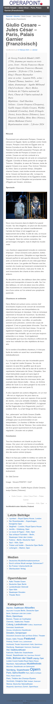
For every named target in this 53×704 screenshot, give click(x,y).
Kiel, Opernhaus (29, 655)
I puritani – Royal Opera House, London (25, 518)
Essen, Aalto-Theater (15, 639)
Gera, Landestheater (25, 641)
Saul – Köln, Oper (16, 542)
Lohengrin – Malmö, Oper (19, 548)
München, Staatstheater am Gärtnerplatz (20, 666)
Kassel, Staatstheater (15, 655)
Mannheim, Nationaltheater (16, 664)
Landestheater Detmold (18, 587)
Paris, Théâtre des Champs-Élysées (21, 678)
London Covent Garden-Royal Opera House (22, 661)
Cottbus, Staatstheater (35, 624)
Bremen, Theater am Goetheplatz (18, 619)
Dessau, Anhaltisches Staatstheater (18, 630)
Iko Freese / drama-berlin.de (20, 566)
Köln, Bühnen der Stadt (19, 658)
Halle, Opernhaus (36, 644)
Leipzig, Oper (38, 658)
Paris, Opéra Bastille (15, 673)
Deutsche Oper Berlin (17, 584)
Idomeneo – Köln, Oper (35, 503)
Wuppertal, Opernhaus (14, 687)
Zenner (34, 50)
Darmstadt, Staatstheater (15, 627)
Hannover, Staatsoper (32, 647)
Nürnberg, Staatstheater (17, 670)
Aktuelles (17, 16)
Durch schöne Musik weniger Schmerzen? (26, 563)
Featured (31, 506)
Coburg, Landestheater (16, 624)
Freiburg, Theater (12, 641)
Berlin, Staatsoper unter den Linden (18, 613)
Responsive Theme (32, 701)
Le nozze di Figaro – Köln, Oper (22, 532)
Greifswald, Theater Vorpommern (17, 644)
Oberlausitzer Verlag (17, 569)
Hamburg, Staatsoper (15, 647)
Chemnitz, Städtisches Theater (18, 622)
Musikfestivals (34, 663)
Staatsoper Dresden (17, 592)
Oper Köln (13, 589)
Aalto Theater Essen (17, 581)
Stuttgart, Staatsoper (34, 681)
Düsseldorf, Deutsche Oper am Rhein (19, 636)
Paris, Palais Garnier (13, 676)
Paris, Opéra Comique (33, 673)
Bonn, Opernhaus (14, 616)
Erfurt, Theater (39, 636)
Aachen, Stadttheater (15, 608)
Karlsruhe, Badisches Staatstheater (19, 653)
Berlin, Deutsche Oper (30, 611)
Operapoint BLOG (17, 701)
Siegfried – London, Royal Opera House (25, 526)
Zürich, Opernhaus (30, 687)
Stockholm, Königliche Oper (16, 681)
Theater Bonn (14, 595)
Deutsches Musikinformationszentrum (24, 561)
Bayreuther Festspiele (13, 610)
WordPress (26, 703)
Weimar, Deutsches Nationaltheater (19, 684)
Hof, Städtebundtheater (16, 650)
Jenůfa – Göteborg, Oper (19, 529)
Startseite (9, 16)
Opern (35, 669)
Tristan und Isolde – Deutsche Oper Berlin (26, 545)
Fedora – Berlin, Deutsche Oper (22, 540)
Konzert (37, 655)
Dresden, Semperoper (16, 633)
